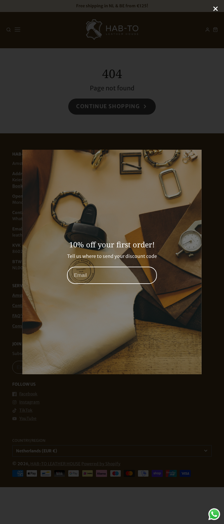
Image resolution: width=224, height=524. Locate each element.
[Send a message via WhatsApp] (214, 514)
